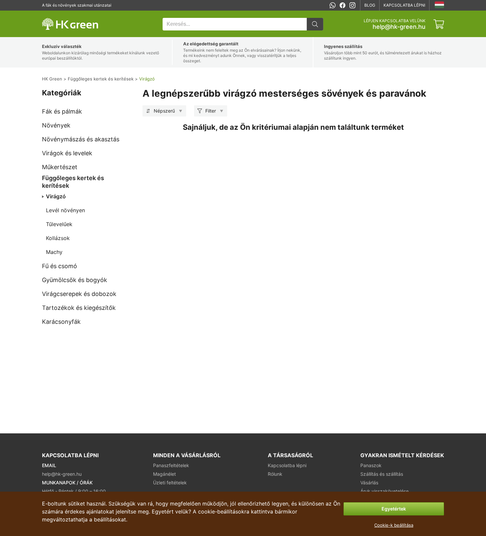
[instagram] (352, 5)
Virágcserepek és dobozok (79, 293)
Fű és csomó (59, 266)
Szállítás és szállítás (381, 474)
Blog (369, 5)
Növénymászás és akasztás (80, 139)
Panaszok (371, 465)
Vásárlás (369, 482)
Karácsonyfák (61, 321)
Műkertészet (59, 167)
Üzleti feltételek (170, 482)
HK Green (51, 14)
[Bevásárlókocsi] (438, 24)
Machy (54, 252)
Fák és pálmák (62, 111)
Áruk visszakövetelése (384, 491)
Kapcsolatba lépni (404, 5)
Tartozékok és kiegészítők (79, 307)
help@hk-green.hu (399, 27)
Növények (56, 125)
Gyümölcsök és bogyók (74, 279)
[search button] (315, 24)
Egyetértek (394, 509)
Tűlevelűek (59, 224)
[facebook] (342, 5)
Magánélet (164, 474)
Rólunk (275, 474)
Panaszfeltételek (171, 465)
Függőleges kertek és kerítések (73, 181)
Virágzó (56, 196)
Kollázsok (58, 238)
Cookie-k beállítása (393, 525)
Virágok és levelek (67, 153)
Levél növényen (65, 210)
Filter (210, 111)
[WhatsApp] (333, 5)
